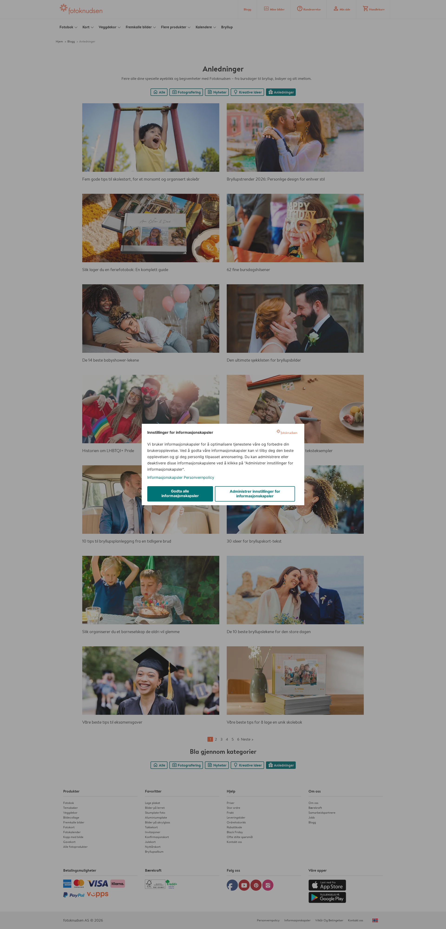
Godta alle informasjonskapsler (180, 493)
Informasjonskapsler (165, 477)
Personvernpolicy (199, 477)
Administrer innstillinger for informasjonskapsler (255, 493)
